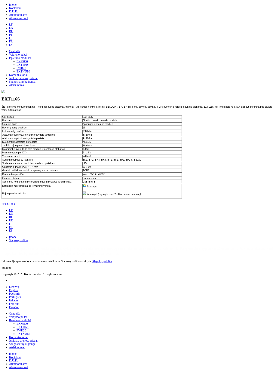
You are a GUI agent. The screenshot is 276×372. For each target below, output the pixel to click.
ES (11, 44)
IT (10, 38)
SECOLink (8, 203)
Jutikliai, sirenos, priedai (23, 78)
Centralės (14, 51)
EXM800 (22, 61)
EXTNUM (23, 71)
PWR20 (21, 68)
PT (11, 34)
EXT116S (23, 64)
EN (11, 27)
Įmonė (13, 4)
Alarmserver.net (18, 18)
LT (11, 24)
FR (11, 41)
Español (14, 307)
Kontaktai (15, 8)
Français (14, 303)
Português (15, 297)
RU (11, 31)
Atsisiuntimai (17, 85)
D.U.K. (13, 11)
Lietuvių (14, 286)
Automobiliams (18, 14)
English (13, 290)
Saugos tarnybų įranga (22, 81)
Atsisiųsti (92, 186)
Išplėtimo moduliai (20, 58)
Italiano (13, 300)
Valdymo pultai (18, 54)
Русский (14, 293)
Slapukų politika (18, 240)
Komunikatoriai (18, 74)
